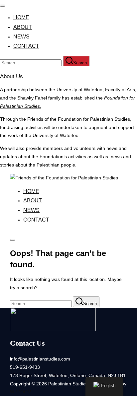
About (22, 27)
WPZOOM (21, 391)
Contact (26, 46)
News (21, 36)
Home (21, 17)
